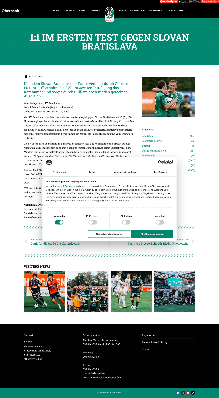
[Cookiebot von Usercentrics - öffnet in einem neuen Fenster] (160, 162)
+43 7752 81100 (32, 354)
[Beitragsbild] (44, 291)
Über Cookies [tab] (160, 172)
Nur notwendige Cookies (109, 234)
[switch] (92, 222)
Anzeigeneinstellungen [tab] (126, 172)
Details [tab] (92, 172)
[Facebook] (178, 393)
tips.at (145, 349)
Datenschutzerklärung (154, 342)
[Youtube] (188, 393)
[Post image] (168, 120)
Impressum (148, 335)
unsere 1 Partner (64, 186)
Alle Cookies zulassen (152, 234)
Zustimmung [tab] (59, 172)
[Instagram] (183, 393)
